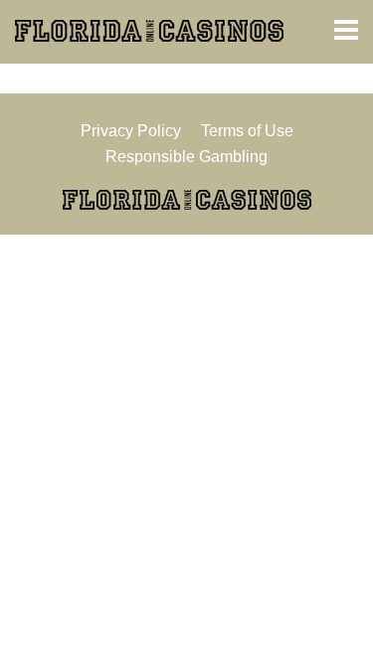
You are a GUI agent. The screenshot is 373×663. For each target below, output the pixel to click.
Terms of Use (247, 130)
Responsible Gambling (186, 156)
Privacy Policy (131, 130)
